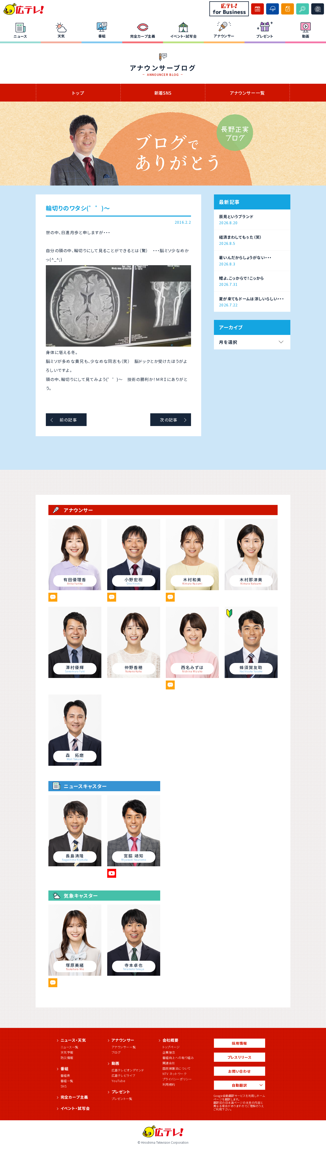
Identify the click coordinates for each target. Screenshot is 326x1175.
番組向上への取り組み (178, 1057)
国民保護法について (176, 1068)
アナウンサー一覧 (247, 93)
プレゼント (264, 36)
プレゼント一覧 (122, 1098)
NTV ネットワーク (174, 1073)
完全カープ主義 (142, 36)
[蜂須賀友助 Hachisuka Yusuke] (251, 676)
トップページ (171, 1047)
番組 (102, 35)
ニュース (20, 36)
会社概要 (170, 1040)
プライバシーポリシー (177, 1079)
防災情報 (67, 1057)
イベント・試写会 (183, 36)
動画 (305, 36)
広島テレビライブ (123, 1075)
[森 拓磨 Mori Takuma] (74, 764)
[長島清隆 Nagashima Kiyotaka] (74, 864)
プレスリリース (239, 1057)
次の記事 (168, 420)
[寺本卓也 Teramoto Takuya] (133, 974)
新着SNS (162, 93)
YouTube (118, 1081)
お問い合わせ (239, 1071)
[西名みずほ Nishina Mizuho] (192, 676)
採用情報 (239, 1043)
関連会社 (168, 1063)
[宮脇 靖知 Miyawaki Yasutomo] (133, 864)
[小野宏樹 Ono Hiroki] (133, 588)
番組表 (65, 1075)
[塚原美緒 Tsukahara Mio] (74, 974)
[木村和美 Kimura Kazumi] (192, 588)
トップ (78, 93)
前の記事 (68, 420)
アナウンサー (224, 35)
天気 (61, 35)
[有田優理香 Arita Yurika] (74, 588)
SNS (64, 1086)
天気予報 (67, 1052)
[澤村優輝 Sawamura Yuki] (74, 676)
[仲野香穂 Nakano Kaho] (133, 676)
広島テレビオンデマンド (128, 1070)
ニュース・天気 (73, 1040)
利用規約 (168, 1084)
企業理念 (168, 1052)
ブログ (116, 1052)
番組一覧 (67, 1081)
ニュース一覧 (70, 1047)
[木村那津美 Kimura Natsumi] (251, 588)
